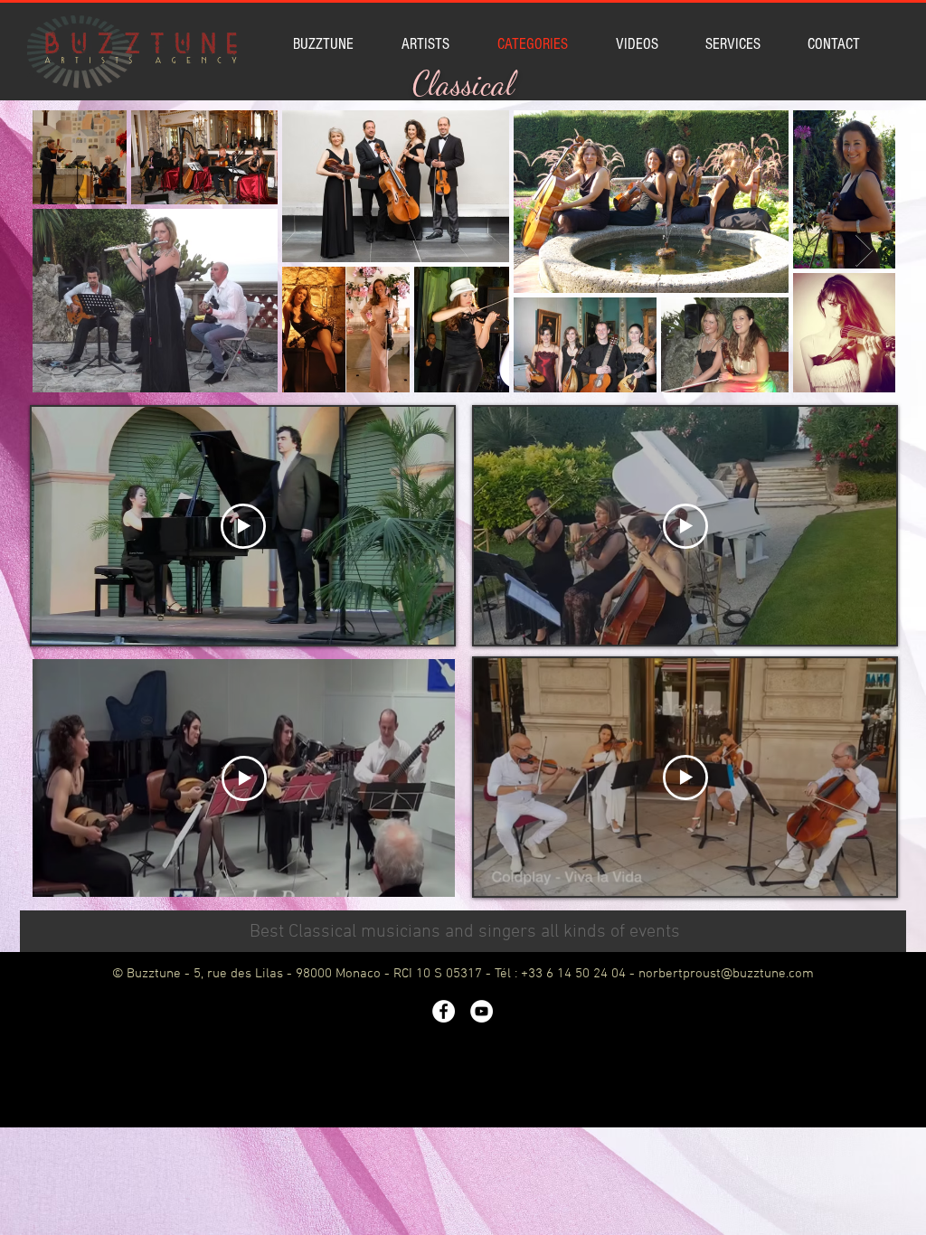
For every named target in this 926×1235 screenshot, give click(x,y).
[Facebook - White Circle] (443, 1011)
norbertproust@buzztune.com (726, 974)
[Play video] (243, 526)
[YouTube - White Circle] (481, 1011)
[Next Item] (864, 251)
